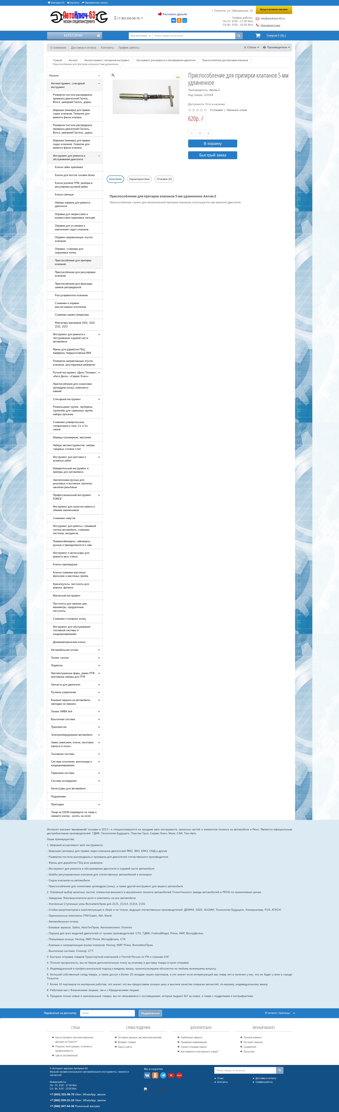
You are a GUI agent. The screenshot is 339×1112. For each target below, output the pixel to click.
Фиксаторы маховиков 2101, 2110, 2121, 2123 (75, 324)
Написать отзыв (237, 110)
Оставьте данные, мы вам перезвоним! (139, 1037)
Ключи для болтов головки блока (75, 175)
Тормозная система (62, 773)
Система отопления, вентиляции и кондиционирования (71, 763)
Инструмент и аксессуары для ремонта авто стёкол (71, 554)
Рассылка (249, 1051)
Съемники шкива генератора (72, 314)
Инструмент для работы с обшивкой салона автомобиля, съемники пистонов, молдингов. (74, 530)
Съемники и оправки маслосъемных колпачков (70, 305)
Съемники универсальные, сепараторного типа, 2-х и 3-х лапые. (70, 426)
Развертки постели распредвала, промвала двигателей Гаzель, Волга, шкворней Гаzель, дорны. (73, 98)
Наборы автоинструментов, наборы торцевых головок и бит (74, 447)
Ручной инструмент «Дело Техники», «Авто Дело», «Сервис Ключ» (75, 374)
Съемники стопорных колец (69, 618)
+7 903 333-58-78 (127, 18)
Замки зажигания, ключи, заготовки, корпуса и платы (72, 744)
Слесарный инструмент (67, 399)
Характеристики (139, 179)
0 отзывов (216, 110)
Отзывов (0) (164, 179)
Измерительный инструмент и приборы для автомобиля (70, 470)
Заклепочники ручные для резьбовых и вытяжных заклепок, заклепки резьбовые (73, 483)
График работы (129, 47)
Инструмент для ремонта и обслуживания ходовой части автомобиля (70, 338)
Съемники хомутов (64, 518)
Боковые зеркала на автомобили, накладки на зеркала (71, 702)
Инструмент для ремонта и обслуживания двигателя (69, 157)
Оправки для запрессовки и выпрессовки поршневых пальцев (75, 216)
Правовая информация (194, 1042)
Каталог (54, 75)
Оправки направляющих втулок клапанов (74, 239)
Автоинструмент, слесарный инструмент (68, 85)
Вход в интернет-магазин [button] (274, 9)
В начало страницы (279, 1012)
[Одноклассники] (179, 20)
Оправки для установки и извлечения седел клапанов (71, 227)
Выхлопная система (63, 719)
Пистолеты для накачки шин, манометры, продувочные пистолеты (70, 607)
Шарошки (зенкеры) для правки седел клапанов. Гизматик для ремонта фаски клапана (71, 144)
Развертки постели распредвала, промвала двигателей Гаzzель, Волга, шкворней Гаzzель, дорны (73, 129)
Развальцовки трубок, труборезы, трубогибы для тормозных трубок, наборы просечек (73, 410)
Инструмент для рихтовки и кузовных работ (69, 459)
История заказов (253, 1042)
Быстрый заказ (212, 155)
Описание (115, 179)
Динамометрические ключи (69, 642)
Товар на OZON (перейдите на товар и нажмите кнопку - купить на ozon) (74, 814)
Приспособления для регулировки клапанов (75, 274)
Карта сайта (125, 1047)
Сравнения (250, 1047)
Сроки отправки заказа (194, 1047)
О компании (58, 47)
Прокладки (57, 804)
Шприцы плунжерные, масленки (72, 437)
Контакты (107, 47)
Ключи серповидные (65, 564)
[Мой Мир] (184, 20)
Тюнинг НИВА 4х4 (61, 711)
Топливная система (62, 754)
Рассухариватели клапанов (71, 295)
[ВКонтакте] (173, 20)
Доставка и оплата (83, 47)
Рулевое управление (63, 692)
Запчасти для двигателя (65, 684)
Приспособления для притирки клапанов (73, 262)
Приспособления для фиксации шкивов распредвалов (73, 285)
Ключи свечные (64, 194)
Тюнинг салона (60, 657)
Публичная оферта (191, 1037)
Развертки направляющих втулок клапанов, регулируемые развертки (74, 362)
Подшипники (58, 796)
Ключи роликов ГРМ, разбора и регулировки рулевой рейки (73, 185)
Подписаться (150, 1013)
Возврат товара (127, 1042)
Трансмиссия (59, 726)
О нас (220, 1078)
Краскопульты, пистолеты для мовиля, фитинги (71, 586)
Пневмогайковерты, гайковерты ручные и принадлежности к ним (72, 543)
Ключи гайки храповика (69, 167)
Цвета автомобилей (66, 1055)
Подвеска (56, 665)
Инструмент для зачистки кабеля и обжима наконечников (74, 508)
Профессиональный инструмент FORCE (72, 497)
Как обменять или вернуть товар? (200, 1051)
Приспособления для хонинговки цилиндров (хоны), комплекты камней (72, 387)
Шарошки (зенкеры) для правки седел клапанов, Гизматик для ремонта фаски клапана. (71, 114)
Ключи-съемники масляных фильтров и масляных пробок (70, 574)
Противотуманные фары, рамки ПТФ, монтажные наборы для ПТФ (73, 675)
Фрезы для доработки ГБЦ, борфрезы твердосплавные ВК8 (72, 351)
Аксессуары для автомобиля (68, 788)
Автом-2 (214, 90)
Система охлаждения (64, 780)
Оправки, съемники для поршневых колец (69, 250)
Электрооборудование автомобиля (71, 734)
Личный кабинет (253, 1037)
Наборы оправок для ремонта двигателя (72, 204)
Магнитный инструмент (66, 595)
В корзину (213, 143)
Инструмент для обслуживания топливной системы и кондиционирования (71, 630)
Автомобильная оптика (64, 649)
